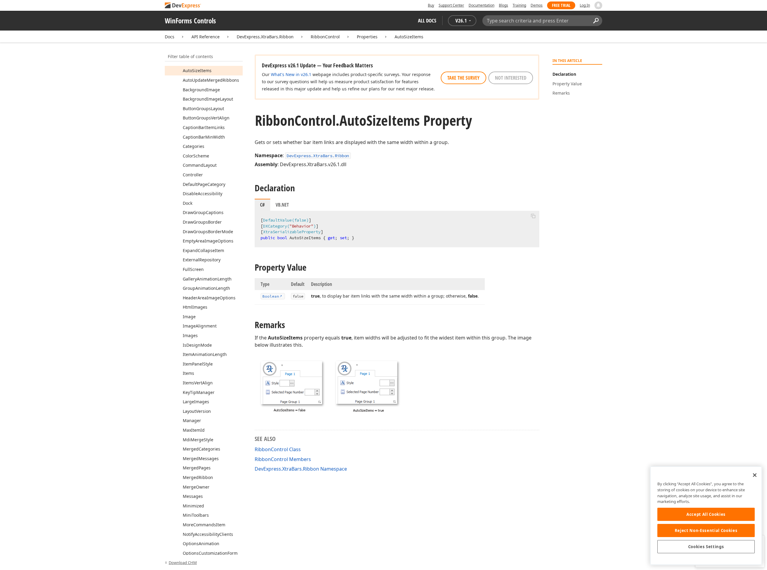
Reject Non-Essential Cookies (706, 530)
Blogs (503, 5)
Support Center (451, 5)
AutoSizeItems (409, 37)
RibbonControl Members (283, 459)
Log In (585, 5)
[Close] (754, 475)
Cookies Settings (706, 546)
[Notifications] (598, 5)
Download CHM (183, 562)
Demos (537, 5)
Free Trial (561, 5)
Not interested (510, 78)
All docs (427, 20)
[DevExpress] (183, 5)
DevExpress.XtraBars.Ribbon (265, 37)
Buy (431, 5)
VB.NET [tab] (282, 204)
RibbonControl (325, 37)
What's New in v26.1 (291, 74)
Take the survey (463, 78)
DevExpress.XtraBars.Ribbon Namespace (301, 469)
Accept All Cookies (706, 514)
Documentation (481, 5)
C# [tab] (262, 204)
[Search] (595, 20)
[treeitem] (197, 70)
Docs (169, 37)
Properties (367, 37)
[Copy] (533, 216)
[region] (706, 515)
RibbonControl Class (278, 449)
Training (519, 5)
